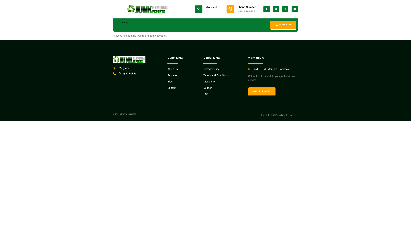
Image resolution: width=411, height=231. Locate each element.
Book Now (285, 25)
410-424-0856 (261, 91)
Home (125, 22)
